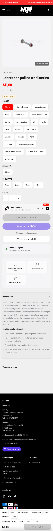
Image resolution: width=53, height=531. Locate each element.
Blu (34, 122)
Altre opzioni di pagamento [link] (26, 233)
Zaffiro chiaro (20, 114)
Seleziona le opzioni (26, 218)
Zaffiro (7, 122)
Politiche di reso (8, 467)
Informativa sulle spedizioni (13, 478)
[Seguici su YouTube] (9, 496)
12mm (38, 185)
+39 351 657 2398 (12, 418)
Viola (44, 122)
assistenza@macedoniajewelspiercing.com (19, 439)
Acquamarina (22, 122)
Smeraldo (8, 144)
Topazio (21, 137)
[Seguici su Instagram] (3, 496)
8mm (17, 185)
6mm (7, 185)
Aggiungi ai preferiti (28, 239)
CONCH (11, 72)
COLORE (5, 101)
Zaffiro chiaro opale (39, 114)
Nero (7, 129)
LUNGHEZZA (7, 179)
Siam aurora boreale (35, 152)
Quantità (6, 192)
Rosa (7, 114)
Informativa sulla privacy (11, 462)
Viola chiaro (9, 159)
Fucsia (17, 129)
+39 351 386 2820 (23, 435)
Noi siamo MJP (34, 462)
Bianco (7, 107)
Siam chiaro (31, 129)
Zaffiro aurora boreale (13, 152)
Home (4, 72)
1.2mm (7, 172)
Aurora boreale (40, 107)
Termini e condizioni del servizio (11, 472)
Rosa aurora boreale (26, 144)
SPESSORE (6, 166)
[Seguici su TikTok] (15, 496)
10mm (28, 185)
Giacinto (8, 137)
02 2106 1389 (10, 431)
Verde (32, 137)
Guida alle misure (9, 482)
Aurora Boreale (22, 107)
